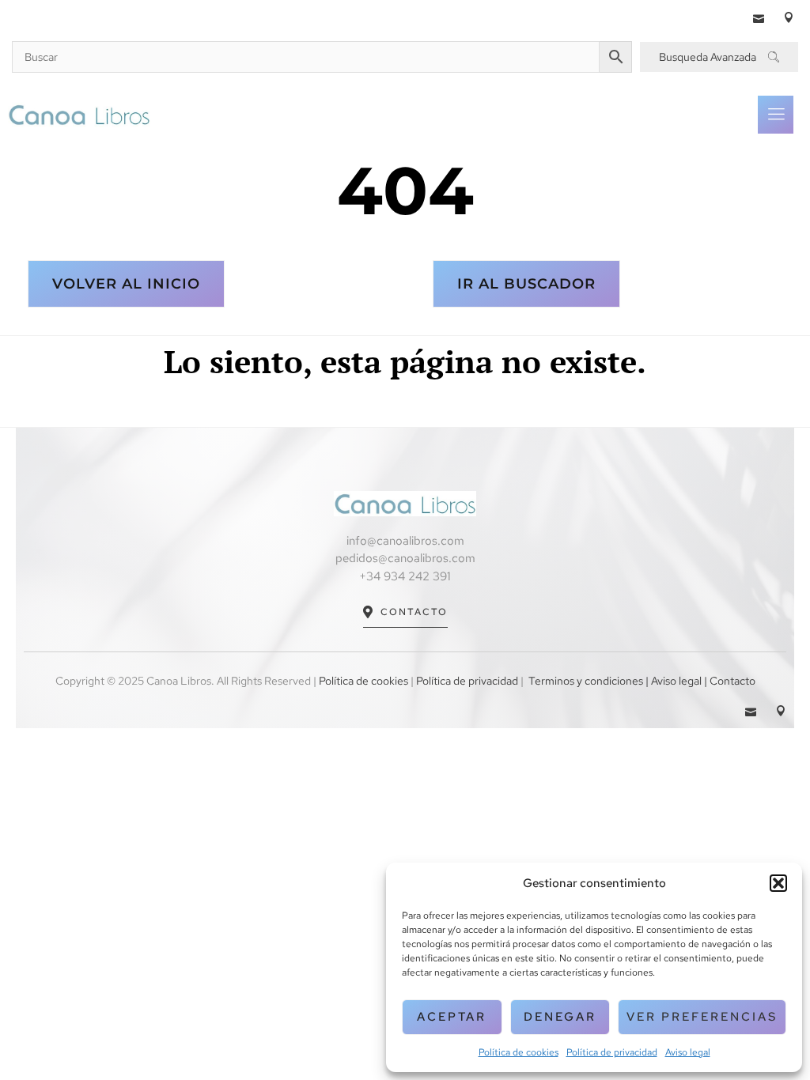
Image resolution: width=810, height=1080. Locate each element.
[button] (778, 883)
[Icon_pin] (788, 17)
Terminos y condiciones (585, 681)
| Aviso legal (672, 681)
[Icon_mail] (758, 17)
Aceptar (451, 1017)
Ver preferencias (702, 1017)
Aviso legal (687, 1052)
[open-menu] (775, 114)
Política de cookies (518, 1052)
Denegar (560, 1017)
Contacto (414, 612)
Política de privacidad (611, 1052)
